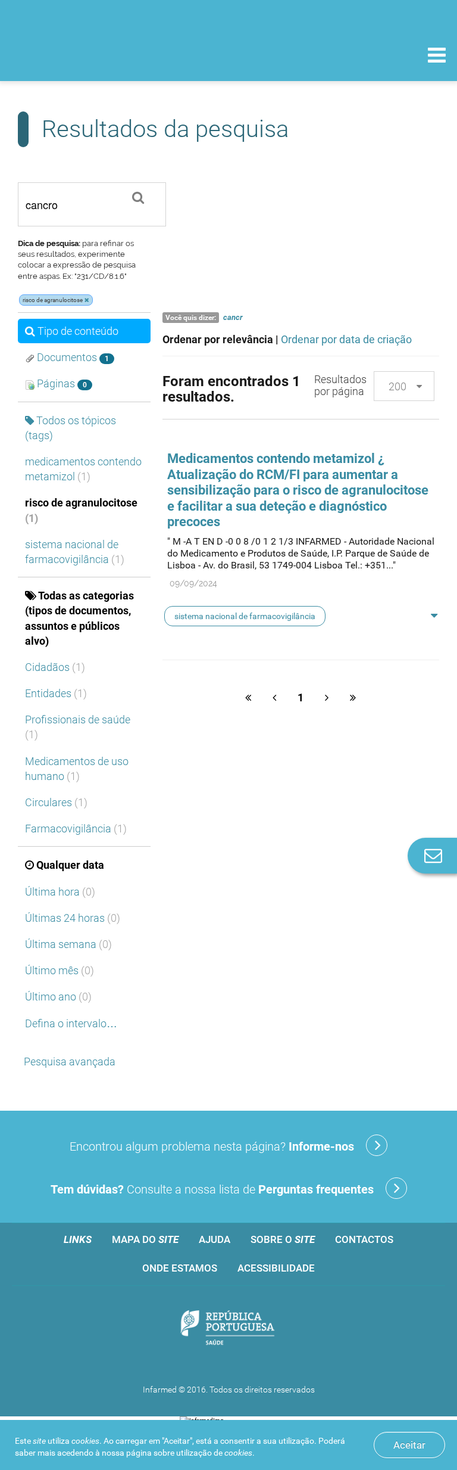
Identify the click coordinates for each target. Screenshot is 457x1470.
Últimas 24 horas (72, 918)
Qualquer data (70, 865)
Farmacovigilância (76, 828)
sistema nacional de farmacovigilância (74, 551)
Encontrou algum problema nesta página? (212, 1146)
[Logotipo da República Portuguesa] (228, 1329)
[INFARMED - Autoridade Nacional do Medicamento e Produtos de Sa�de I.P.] (91, 54)
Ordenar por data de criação (346, 339)
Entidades (56, 693)
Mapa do (145, 1239)
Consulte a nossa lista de (212, 1189)
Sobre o (283, 1239)
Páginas (61, 383)
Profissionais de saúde (77, 727)
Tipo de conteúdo (77, 331)
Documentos (72, 357)
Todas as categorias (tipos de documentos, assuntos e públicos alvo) (79, 618)
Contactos (364, 1239)
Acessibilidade (276, 1268)
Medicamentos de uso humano (77, 768)
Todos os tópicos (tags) (70, 428)
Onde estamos (179, 1268)
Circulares (56, 802)
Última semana (68, 944)
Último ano (58, 996)
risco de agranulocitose (81, 510)
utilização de (214, 1452)
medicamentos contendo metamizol (83, 469)
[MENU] (437, 57)
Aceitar (409, 1445)
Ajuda (214, 1239)
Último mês (59, 970)
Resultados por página (340, 385)
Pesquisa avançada (69, 1061)
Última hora (60, 891)
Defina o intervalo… (71, 1023)
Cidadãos (55, 667)
